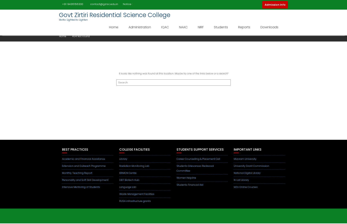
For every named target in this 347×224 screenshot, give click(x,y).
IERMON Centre (128, 173)
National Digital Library (247, 173)
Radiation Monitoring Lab (134, 166)
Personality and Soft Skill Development (85, 180)
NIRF (201, 27)
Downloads (269, 27)
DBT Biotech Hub (129, 180)
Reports (244, 27)
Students (221, 27)
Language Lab (127, 187)
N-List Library (241, 180)
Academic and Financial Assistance (83, 159)
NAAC (183, 27)
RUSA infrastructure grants (135, 201)
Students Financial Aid (190, 184)
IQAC (165, 27)
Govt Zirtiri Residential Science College (114, 15)
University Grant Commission (251, 166)
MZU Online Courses (246, 187)
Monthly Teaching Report (77, 173)
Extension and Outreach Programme (84, 166)
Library (123, 159)
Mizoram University (245, 159)
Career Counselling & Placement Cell (198, 159)
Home (113, 27)
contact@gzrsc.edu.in (104, 4)
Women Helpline (186, 177)
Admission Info (275, 5)
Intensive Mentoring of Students (81, 187)
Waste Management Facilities (136, 194)
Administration (140, 27)
